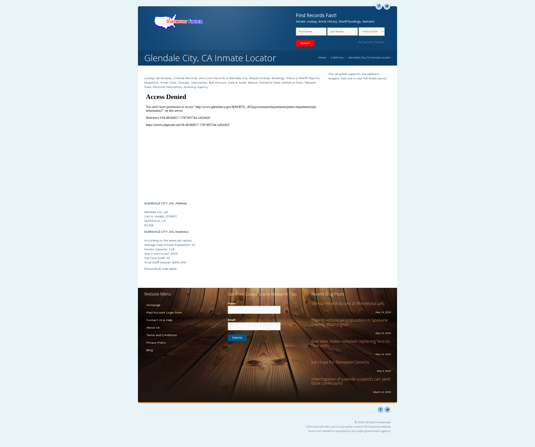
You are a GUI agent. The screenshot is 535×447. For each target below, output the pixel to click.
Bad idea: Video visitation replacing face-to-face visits (351, 343)
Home (322, 57)
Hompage (153, 305)
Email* (232, 320)
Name (232, 303)
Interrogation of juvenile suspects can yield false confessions (350, 381)
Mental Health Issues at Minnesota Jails (347, 303)
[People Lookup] (178, 22)
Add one (347, 78)
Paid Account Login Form (164, 312)
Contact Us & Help (159, 320)
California (337, 57)
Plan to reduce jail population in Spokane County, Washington (349, 322)
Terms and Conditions (161, 335)
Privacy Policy (156, 342)
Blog (149, 350)
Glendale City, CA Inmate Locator (369, 57)
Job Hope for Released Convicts (340, 362)
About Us (153, 327)
